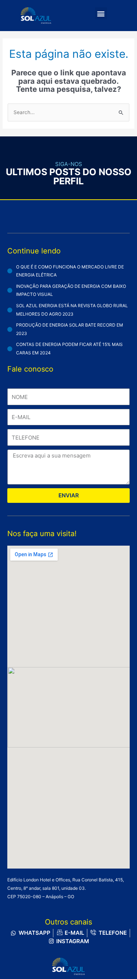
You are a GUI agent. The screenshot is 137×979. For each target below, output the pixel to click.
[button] (101, 13)
